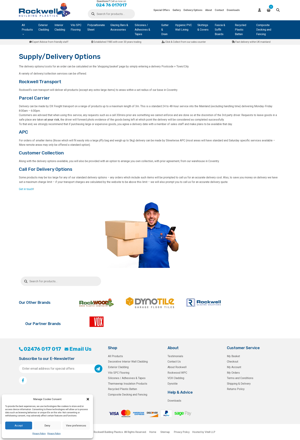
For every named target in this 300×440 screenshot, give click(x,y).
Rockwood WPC (177, 372)
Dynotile (173, 383)
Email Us (80, 349)
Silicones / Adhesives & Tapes (142, 29)
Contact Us (174, 361)
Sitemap (165, 432)
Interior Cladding (60, 27)
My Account (234, 367)
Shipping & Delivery (239, 383)
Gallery (177, 10)
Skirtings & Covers (203, 27)
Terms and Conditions (240, 378)
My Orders (233, 372)
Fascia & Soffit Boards (220, 29)
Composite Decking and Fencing (263, 29)
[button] (88, 399)
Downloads (233, 10)
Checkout (232, 361)
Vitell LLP (210, 432)
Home (152, 432)
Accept (19, 425)
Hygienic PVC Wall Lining (183, 27)
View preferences (76, 425)
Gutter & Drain (165, 29)
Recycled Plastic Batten (240, 29)
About (208, 10)
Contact (219, 10)
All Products (27, 27)
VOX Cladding (176, 378)
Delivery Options (193, 10)
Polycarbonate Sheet (96, 27)
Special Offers (161, 10)
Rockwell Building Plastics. (108, 432)
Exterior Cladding (43, 27)
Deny (47, 425)
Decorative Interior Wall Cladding (128, 361)
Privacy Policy (39, 433)
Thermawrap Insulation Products (127, 383)
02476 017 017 (42, 349)
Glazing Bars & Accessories (119, 27)
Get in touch (26, 189)
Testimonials (175, 356)
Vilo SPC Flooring (76, 27)
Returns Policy (236, 389)
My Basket (233, 356)
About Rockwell (177, 367)
